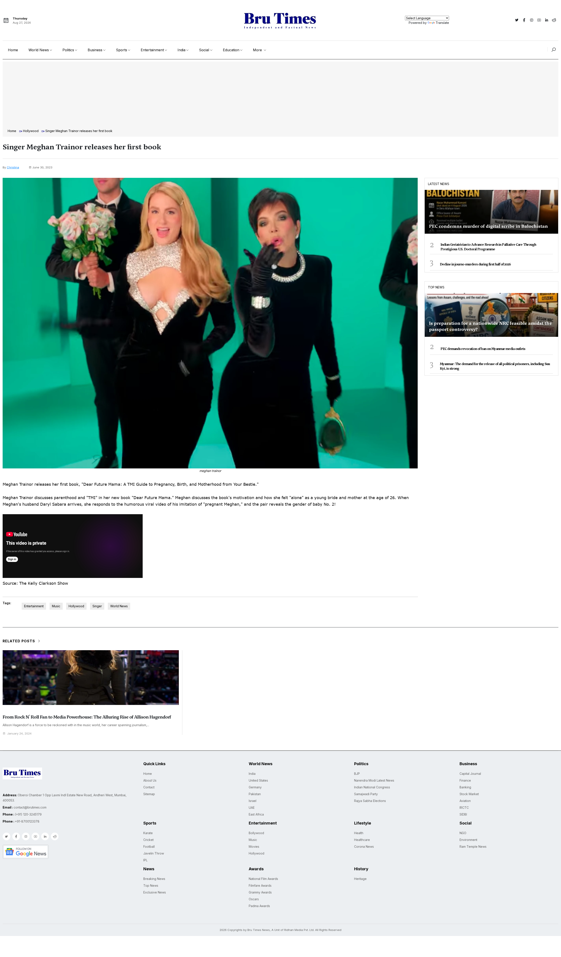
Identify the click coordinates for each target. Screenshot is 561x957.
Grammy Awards (260, 892)
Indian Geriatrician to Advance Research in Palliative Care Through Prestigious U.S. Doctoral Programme (488, 246)
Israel (252, 801)
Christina (13, 167)
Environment (468, 840)
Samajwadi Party (366, 794)
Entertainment (152, 50)
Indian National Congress (372, 787)
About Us (149, 780)
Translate (442, 23)
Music (56, 606)
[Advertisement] (280, 95)
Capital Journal (470, 773)
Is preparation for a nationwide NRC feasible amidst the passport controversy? (490, 326)
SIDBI (463, 814)
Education (231, 50)
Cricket (148, 840)
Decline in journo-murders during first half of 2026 (475, 264)
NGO (463, 833)
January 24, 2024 (19, 733)
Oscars (254, 899)
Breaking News (154, 879)
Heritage (360, 879)
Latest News (438, 184)
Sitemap (149, 794)
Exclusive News (154, 892)
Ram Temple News (473, 846)
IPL (145, 860)
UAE (252, 807)
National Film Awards (263, 879)
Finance (465, 780)
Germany (255, 787)
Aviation (465, 801)
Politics (68, 50)
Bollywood (256, 833)
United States (258, 780)
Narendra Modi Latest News (374, 780)
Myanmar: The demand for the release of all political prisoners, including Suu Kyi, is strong (495, 366)
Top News (436, 287)
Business (95, 50)
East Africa (256, 814)
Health (358, 833)
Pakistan (255, 794)
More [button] (258, 50)
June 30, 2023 (42, 167)
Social (204, 50)
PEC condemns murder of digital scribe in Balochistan (488, 226)
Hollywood (31, 131)
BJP (357, 773)
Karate (148, 833)
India (181, 50)
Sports (121, 50)
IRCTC (464, 807)
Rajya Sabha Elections (370, 801)
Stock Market (469, 794)
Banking (465, 787)
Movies (254, 846)
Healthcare (362, 840)
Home (13, 50)
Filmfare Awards (260, 885)
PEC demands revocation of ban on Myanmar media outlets (482, 349)
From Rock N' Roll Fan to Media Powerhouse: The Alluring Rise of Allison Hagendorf (87, 717)
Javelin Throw (153, 853)
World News (38, 50)
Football (149, 846)
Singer (97, 606)
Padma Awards (259, 906)
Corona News (364, 846)
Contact (148, 787)
